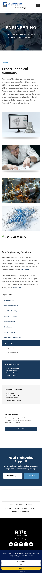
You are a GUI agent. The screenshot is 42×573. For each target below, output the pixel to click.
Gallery (16, 508)
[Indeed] (26, 544)
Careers (33, 508)
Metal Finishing (8, 327)
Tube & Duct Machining (10, 311)
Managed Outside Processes (12, 338)
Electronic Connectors (10, 316)
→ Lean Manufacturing (11, 352)
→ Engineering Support (11, 348)
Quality (9, 508)
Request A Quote (25, 511)
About (11, 505)
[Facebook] (11, 544)
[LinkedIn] (21, 544)
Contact (14, 511)
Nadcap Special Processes (11, 332)
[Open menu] (38, 5)
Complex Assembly (9, 321)
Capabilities (19, 505)
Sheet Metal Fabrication (11, 306)
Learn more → (26, 269)
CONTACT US (31, 476)
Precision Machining (9, 300)
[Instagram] (16, 544)
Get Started (21, 429)
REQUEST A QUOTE (12, 476)
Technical (25, 508)
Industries (29, 505)
